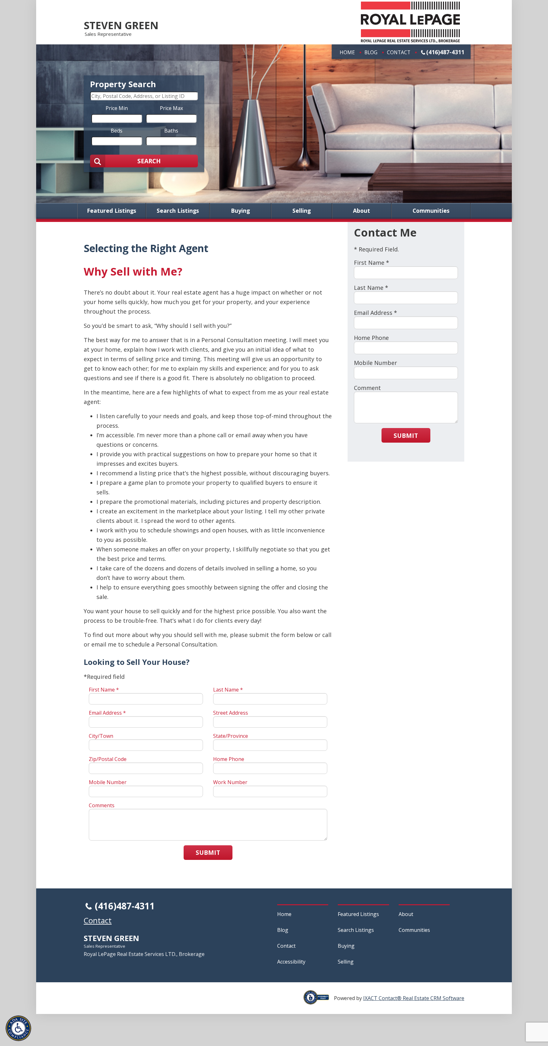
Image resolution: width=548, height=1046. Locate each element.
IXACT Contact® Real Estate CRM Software (413, 998)
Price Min (117, 107)
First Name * (104, 689)
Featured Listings (111, 211)
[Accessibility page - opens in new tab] (318, 1000)
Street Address (230, 712)
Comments (101, 805)
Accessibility (291, 961)
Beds (116, 130)
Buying (240, 211)
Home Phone (228, 759)
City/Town (101, 735)
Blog (370, 52)
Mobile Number (108, 782)
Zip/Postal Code (108, 759)
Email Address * (107, 712)
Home (347, 52)
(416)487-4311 (445, 52)
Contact (398, 52)
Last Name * (228, 689)
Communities (431, 211)
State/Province (230, 735)
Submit (208, 852)
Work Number (230, 782)
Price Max (171, 107)
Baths (171, 130)
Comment (367, 388)
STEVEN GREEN (121, 25)
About (361, 211)
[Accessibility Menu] (18, 1028)
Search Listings (178, 211)
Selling (301, 211)
